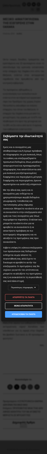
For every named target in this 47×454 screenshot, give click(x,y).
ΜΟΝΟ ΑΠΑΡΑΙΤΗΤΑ (23, 306)
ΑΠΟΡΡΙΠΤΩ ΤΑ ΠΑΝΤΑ (24, 297)
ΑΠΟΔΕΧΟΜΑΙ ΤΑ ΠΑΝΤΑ (23, 314)
